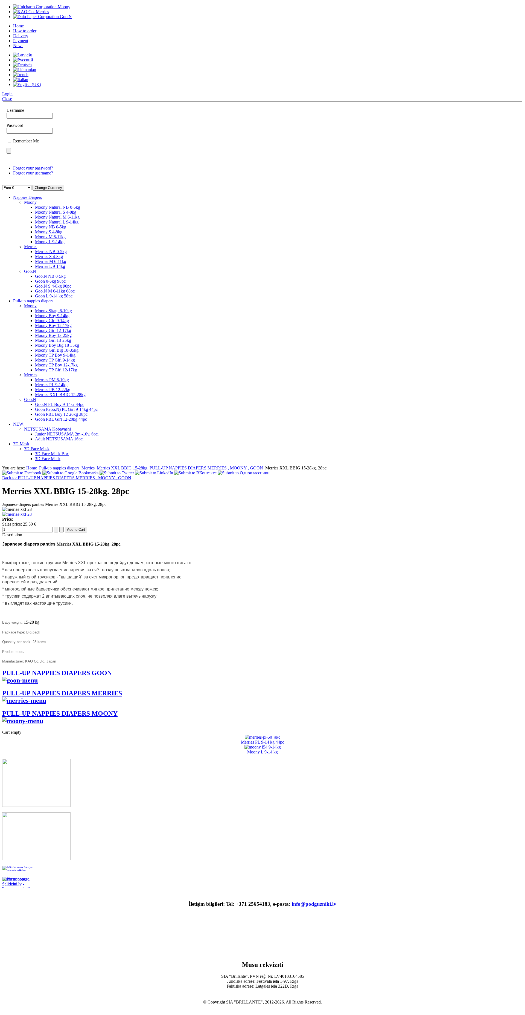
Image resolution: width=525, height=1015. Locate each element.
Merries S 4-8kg (49, 256)
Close (7, 98)
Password (15, 125)
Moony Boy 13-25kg (53, 335)
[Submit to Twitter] (117, 473)
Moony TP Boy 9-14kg (55, 355)
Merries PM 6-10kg (52, 379)
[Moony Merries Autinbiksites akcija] (36, 858)
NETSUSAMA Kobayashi (47, 429)
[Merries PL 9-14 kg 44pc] (262, 737)
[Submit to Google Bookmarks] (71, 473)
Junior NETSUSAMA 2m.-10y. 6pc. (67, 434)
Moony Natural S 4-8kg (55, 212)
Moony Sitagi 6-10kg (53, 310)
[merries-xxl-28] (17, 514)
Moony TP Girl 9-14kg (55, 360)
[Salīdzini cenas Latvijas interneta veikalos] (18, 871)
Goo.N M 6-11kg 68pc (55, 291)
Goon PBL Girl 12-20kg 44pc (61, 419)
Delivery (20, 35)
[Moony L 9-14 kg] (262, 747)
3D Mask (21, 443)
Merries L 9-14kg (50, 266)
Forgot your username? (33, 173)
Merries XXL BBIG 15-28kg (60, 394)
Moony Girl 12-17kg (53, 330)
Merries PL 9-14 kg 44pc (262, 742)
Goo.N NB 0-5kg (50, 276)
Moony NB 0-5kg (50, 227)
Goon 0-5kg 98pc (50, 281)
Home (18, 26)
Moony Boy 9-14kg (52, 315)
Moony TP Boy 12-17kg (56, 365)
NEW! (19, 424)
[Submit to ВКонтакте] (196, 473)
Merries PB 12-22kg (52, 389)
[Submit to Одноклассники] (244, 473)
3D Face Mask (36, 448)
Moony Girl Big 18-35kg (56, 350)
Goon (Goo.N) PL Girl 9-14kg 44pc (66, 409)
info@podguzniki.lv (314, 904)
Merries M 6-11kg (50, 261)
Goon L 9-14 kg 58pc (53, 296)
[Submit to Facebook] (22, 473)
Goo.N (30, 271)
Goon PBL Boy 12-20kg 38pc (61, 414)
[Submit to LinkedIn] (154, 473)
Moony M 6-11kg (50, 236)
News (18, 45)
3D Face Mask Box (52, 453)
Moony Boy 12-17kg (53, 325)
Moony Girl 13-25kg (53, 340)
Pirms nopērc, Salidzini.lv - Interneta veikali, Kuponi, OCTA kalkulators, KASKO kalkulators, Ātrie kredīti (17, 882)
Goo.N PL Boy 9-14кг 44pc (59, 404)
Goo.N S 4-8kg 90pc (53, 286)
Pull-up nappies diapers (33, 301)
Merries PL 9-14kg (51, 384)
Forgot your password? (33, 168)
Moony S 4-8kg (48, 232)
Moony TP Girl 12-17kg (56, 370)
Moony (30, 202)
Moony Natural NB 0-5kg (57, 207)
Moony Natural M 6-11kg (57, 217)
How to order (24, 30)
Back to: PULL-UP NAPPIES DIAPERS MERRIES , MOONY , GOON (66, 477)
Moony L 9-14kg (50, 241)
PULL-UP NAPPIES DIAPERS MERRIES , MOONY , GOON (206, 468)
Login (7, 93)
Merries (30, 246)
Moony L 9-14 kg (262, 752)
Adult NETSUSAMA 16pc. (59, 439)
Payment (20, 40)
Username (15, 110)
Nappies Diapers (27, 197)
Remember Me (26, 141)
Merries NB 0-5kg (51, 251)
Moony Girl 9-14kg (52, 320)
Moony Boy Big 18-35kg (57, 345)
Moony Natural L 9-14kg (56, 222)
